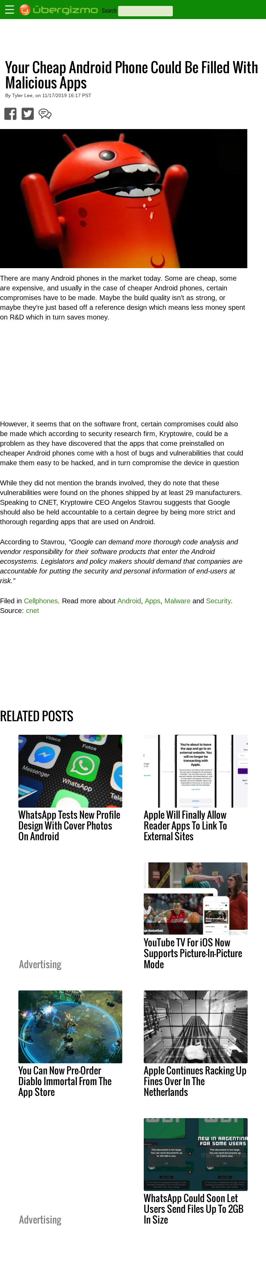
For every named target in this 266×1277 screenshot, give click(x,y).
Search (109, 10)
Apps (152, 601)
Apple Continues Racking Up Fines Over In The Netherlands (195, 1081)
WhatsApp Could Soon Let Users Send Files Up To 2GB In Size (193, 1208)
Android (129, 601)
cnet (32, 610)
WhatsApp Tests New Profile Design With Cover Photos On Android (69, 825)
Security (218, 601)
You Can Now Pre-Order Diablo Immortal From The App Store (65, 1081)
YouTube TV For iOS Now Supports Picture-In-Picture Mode (193, 953)
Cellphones (41, 601)
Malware (177, 601)
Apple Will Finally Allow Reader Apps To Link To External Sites (185, 825)
